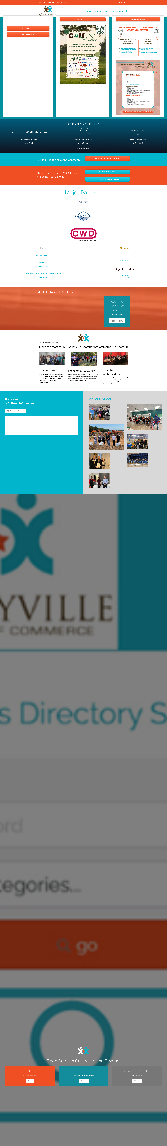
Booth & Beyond (125, 275)
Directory (59, 2)
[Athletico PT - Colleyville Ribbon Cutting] (137, 441)
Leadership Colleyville (81, 370)
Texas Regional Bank (42, 281)
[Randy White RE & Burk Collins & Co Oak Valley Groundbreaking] (106, 437)
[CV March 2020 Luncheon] (137, 460)
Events (106, 11)
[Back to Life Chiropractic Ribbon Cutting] (99, 461)
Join (40, 2)
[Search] (126, 11)
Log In (44, 2)
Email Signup (51, 2)
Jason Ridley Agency (43, 270)
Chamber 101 (47, 370)
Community (120, 11)
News (112, 11)
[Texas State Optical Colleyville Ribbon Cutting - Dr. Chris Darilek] (99, 480)
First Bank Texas (42, 259)
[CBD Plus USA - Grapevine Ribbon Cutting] (144, 417)
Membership (97, 11)
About (89, 11)
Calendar (66, 2)
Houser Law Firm (43, 266)
